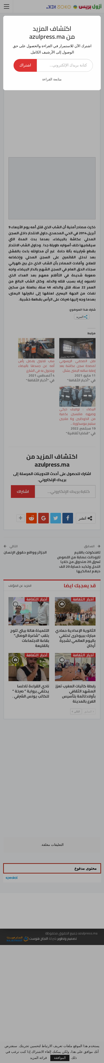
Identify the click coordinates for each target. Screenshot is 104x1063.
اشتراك (25, 65)
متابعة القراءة (52, 79)
